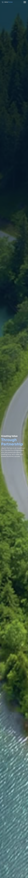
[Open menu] (24, 2)
